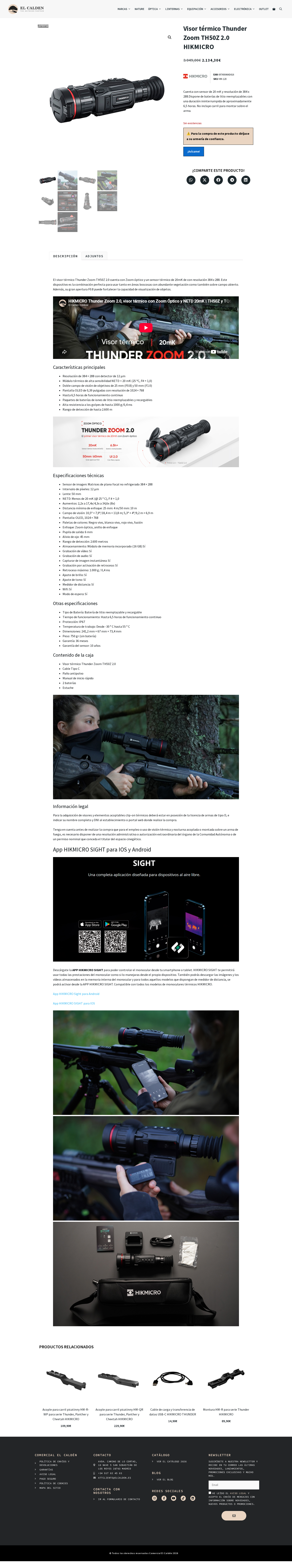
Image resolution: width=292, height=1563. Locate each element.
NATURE (139, 9)
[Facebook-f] (163, 1498)
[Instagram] (154, 1498)
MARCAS (122, 9)
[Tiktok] (183, 1498)
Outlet (264, 9)
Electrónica (242, 9)
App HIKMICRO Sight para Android (76, 994)
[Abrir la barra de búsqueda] (280, 9)
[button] (169, 37)
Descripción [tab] (65, 256)
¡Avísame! (194, 151)
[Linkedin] (192, 1498)
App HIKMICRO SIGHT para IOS (74, 1003)
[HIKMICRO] (196, 77)
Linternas (172, 9)
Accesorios (218, 9)
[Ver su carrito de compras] (274, 9)
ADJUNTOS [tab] (94, 256)
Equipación (195, 9)
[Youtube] (173, 1498)
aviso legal (239, 1493)
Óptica (153, 9)
